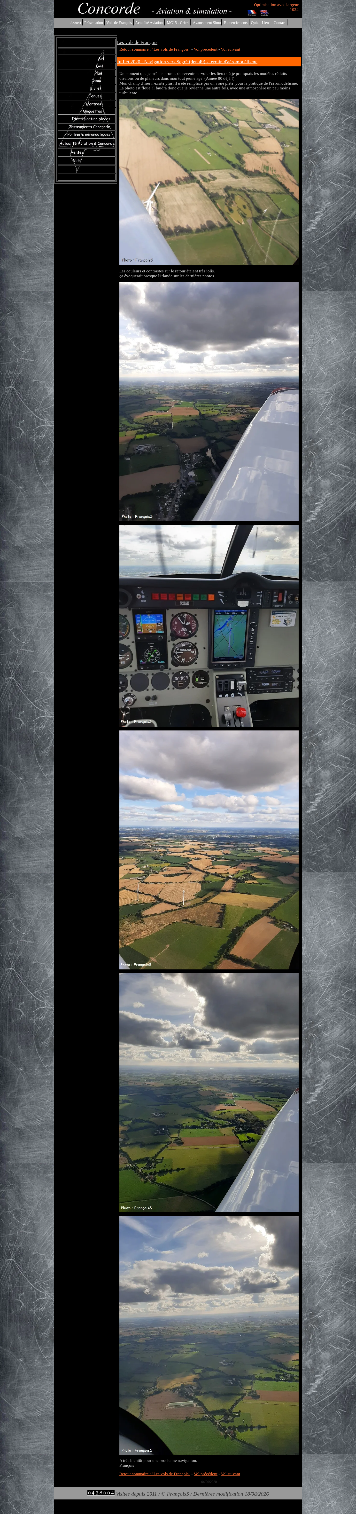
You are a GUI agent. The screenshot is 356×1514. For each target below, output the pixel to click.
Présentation (93, 23)
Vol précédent (205, 49)
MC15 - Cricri (178, 23)
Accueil (75, 23)
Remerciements (236, 23)
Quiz (254, 23)
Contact (280, 23)
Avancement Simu (207, 23)
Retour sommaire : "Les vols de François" (154, 49)
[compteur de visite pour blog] (101, 1494)
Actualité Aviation (149, 23)
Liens (266, 23)
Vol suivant (230, 49)
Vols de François (118, 23)
